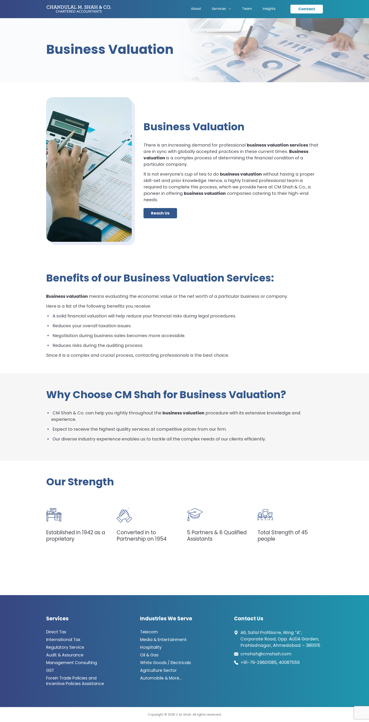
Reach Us (160, 213)
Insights (269, 9)
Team (247, 9)
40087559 (289, 662)
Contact (306, 9)
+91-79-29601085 (258, 662)
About (196, 9)
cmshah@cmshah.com (265, 654)
